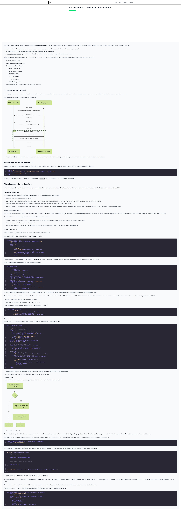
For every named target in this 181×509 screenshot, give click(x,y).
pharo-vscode (46, 51)
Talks (120, 2)
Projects (125, 2)
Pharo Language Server (17, 45)
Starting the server (13, 73)
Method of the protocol (15, 82)
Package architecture (14, 68)
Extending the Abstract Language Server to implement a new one (23, 84)
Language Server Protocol (45, 45)
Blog (116, 2)
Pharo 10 (60, 166)
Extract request (15, 76)
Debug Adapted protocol (14, 54)
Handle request (15, 79)
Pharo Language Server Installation (15, 63)
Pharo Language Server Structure (15, 65)
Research (131, 2)
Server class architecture (15, 71)
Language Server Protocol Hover (124, 434)
